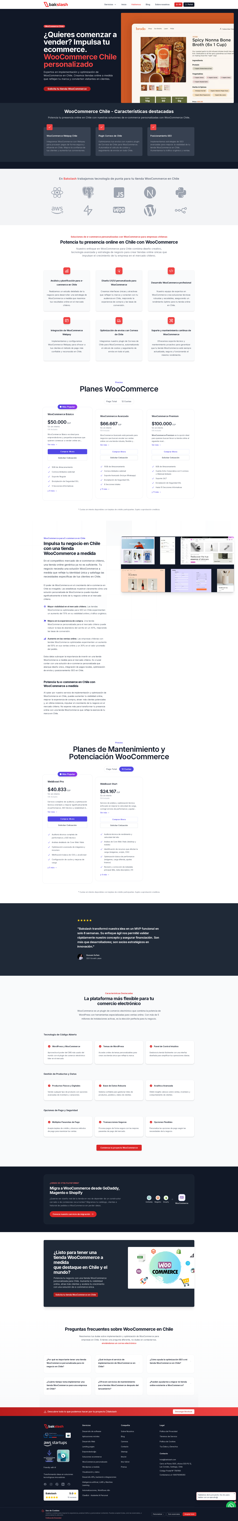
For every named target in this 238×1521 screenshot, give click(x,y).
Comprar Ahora (67, 451)
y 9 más (51, 491)
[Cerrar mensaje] (234, 1494)
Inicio (123, 4)
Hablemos (136, 4)
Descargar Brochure (183, 1412)
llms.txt (123, 1457)
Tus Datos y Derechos (169, 1447)
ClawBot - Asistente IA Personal (95, 1495)
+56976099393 (178, 1475)
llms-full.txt (125, 1462)
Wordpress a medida (90, 1467)
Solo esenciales (174, 1514)
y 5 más (51, 867)
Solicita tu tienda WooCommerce (67, 88)
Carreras (124, 1441)
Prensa (124, 1467)
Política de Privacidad (53, 1518)
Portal (190, 4)
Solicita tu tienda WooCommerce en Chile (76, 1294)
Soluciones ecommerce (92, 1457)
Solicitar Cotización (67, 458)
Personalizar (157, 1514)
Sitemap (124, 1452)
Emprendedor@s (89, 1452)
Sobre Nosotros (127, 1431)
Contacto (124, 1447)
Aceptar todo (189, 1514)
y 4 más (103, 875)
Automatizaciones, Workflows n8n (96, 1490)
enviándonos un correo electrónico (119, 1343)
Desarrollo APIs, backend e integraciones (99, 1477)
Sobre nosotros (162, 4)
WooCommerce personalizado (94, 1462)
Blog (148, 4)
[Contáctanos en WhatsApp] (231, 1506)
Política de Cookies (168, 1441)
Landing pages (88, 1447)
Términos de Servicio (168, 1436)
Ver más (51, 444)
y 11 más (103, 489)
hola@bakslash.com (168, 1460)
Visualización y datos (91, 1472)
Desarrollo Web (88, 1441)
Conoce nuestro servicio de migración (71, 1214)
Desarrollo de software (91, 1431)
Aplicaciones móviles (90, 1436)
